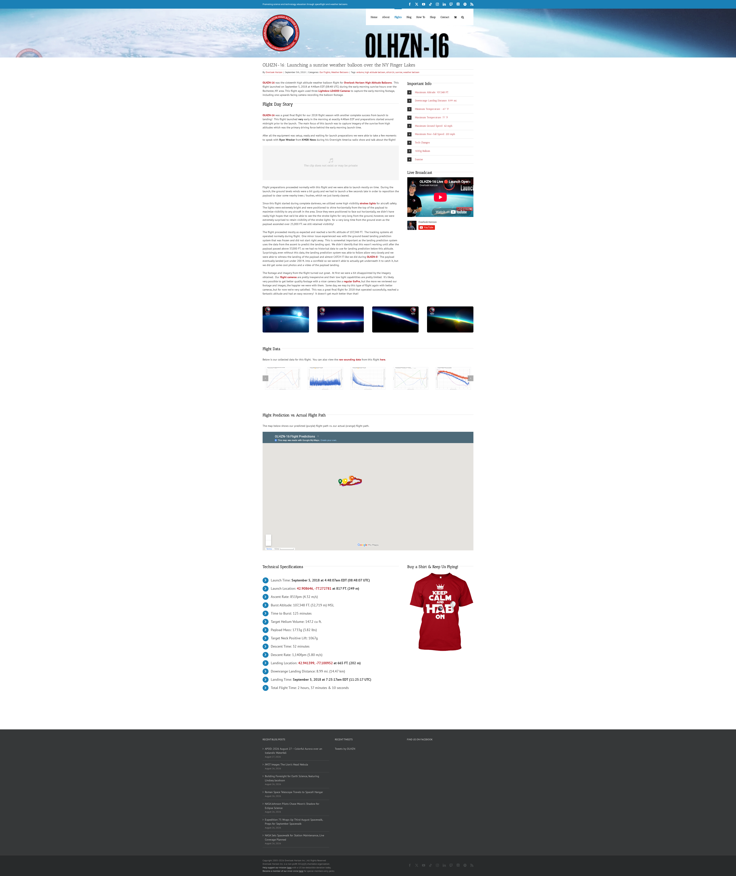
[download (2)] (453, 369)
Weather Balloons (339, 72)
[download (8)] (282, 369)
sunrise (398, 72)
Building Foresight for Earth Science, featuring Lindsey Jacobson (292, 778)
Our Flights (325, 72)
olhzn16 (390, 72)
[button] (462, 17)
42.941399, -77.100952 (315, 663)
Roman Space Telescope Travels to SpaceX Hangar (294, 792)
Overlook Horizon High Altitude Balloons (368, 82)
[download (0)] (368, 369)
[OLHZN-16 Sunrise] (340, 308)
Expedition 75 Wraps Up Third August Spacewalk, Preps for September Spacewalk (294, 822)
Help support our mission (277, 867)
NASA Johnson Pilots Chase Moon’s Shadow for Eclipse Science (292, 806)
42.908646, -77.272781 (314, 588)
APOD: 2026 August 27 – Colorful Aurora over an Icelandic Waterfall (293, 751)
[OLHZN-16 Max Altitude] (286, 308)
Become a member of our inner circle (283, 870)
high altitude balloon (375, 72)
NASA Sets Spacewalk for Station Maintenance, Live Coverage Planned (294, 837)
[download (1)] (410, 369)
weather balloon (411, 72)
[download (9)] (325, 369)
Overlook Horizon (274, 72)
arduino (360, 72)
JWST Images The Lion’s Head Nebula (286, 764)
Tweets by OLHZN (345, 748)
